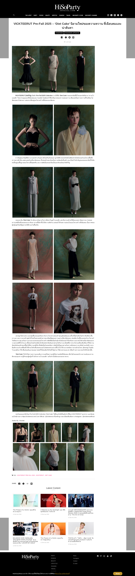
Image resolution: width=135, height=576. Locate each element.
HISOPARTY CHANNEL (91, 15)
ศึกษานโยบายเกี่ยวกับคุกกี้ (62, 573)
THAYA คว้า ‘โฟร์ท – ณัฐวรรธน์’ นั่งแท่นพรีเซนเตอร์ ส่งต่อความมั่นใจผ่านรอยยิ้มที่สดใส (81, 539)
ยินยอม (118, 573)
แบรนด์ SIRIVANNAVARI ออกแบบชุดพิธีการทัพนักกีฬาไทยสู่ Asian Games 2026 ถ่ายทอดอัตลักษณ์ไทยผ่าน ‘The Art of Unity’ (80, 512)
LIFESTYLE (54, 15)
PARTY (35, 15)
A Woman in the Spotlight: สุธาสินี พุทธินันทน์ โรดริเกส (53, 510)
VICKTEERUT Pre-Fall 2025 (26, 475)
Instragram (76, 558)
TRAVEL (68, 15)
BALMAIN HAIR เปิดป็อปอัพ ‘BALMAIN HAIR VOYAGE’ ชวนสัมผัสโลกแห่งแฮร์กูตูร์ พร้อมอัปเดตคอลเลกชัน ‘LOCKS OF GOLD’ (25, 540)
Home (74, 555)
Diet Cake (48, 475)
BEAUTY (48, 15)
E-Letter (75, 563)
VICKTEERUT (40, 475)
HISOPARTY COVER (78, 15)
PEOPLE (41, 15)
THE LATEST (28, 15)
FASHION (61, 15)
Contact (75, 561)
